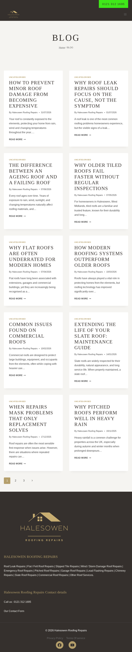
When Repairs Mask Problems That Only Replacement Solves (31, 418)
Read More (17, 139)
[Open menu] (125, 14)
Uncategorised (17, 77)
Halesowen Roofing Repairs (25, 112)
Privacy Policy (55, 638)
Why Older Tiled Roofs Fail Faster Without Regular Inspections (98, 176)
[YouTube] (72, 645)
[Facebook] (59, 645)
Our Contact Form (14, 611)
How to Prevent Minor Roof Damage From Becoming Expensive (31, 94)
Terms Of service (75, 638)
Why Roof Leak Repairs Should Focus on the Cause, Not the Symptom (96, 94)
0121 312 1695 (113, 4)
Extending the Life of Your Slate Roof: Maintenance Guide (95, 336)
